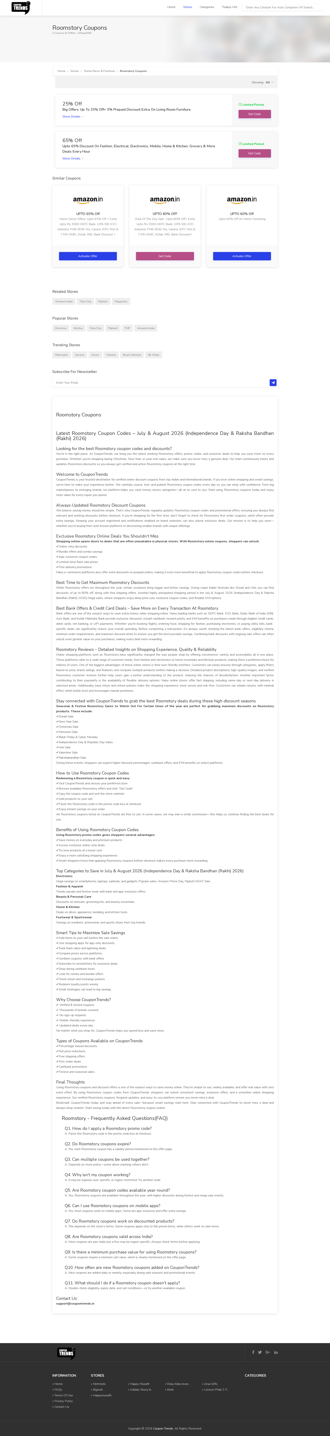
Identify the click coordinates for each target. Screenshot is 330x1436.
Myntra (78, 328)
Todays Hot (229, 7)
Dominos (61, 328)
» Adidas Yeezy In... (140, 1390)
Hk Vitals (153, 355)
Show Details (71, 116)
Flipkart (103, 301)
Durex (95, 355)
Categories (207, 7)
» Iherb (169, 1390)
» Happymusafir (101, 1395)
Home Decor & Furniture (99, 71)
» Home (57, 1384)
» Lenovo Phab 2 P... (215, 1390)
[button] (269, 82)
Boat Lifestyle (132, 355)
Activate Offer (88, 256)
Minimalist (61, 355)
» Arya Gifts (210, 1384)
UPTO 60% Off (242, 214)
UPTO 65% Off (88, 214)
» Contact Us (60, 1407)
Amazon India (64, 301)
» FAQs (57, 1390)
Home (171, 7)
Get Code (165, 256)
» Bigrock (97, 1390)
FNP (127, 328)
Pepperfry (121, 301)
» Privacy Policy (62, 1401)
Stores (187, 7)
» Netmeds (98, 1384)
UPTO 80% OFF (165, 214)
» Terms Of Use (62, 1395)
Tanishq (111, 355)
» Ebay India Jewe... (177, 1384)
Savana (79, 355)
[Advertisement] (121, 44)
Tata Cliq (85, 301)
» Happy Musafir (139, 1384)
